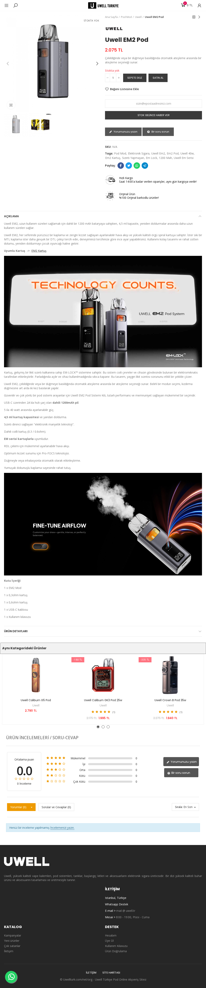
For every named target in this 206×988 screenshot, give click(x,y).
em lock (151, 158)
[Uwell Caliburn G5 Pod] (35, 675)
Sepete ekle (134, 78)
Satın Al (158, 78)
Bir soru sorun (160, 132)
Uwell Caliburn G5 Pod (36, 700)
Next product (199, 17)
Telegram (145, 165)
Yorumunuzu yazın (125, 132)
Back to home (194, 17)
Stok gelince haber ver (154, 115)
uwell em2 (158, 153)
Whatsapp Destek (116, 904)
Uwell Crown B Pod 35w (170, 700)
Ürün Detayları (16, 631)
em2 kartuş (112, 158)
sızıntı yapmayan (133, 158)
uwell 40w (187, 153)
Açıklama (11, 216)
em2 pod (173, 153)
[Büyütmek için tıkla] (11, 105)
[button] (8, 64)
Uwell (35, 705)
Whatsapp (137, 165)
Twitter (129, 165)
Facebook (120, 165)
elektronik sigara (138, 153)
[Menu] (8, 5)
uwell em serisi (184, 158)
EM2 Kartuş (38, 251)
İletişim (91, 972)
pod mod (120, 153)
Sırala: (179, 807)
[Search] (15, 5)
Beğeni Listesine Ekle (124, 89)
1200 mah (165, 158)
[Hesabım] (197, 5)
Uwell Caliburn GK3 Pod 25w (103, 700)
